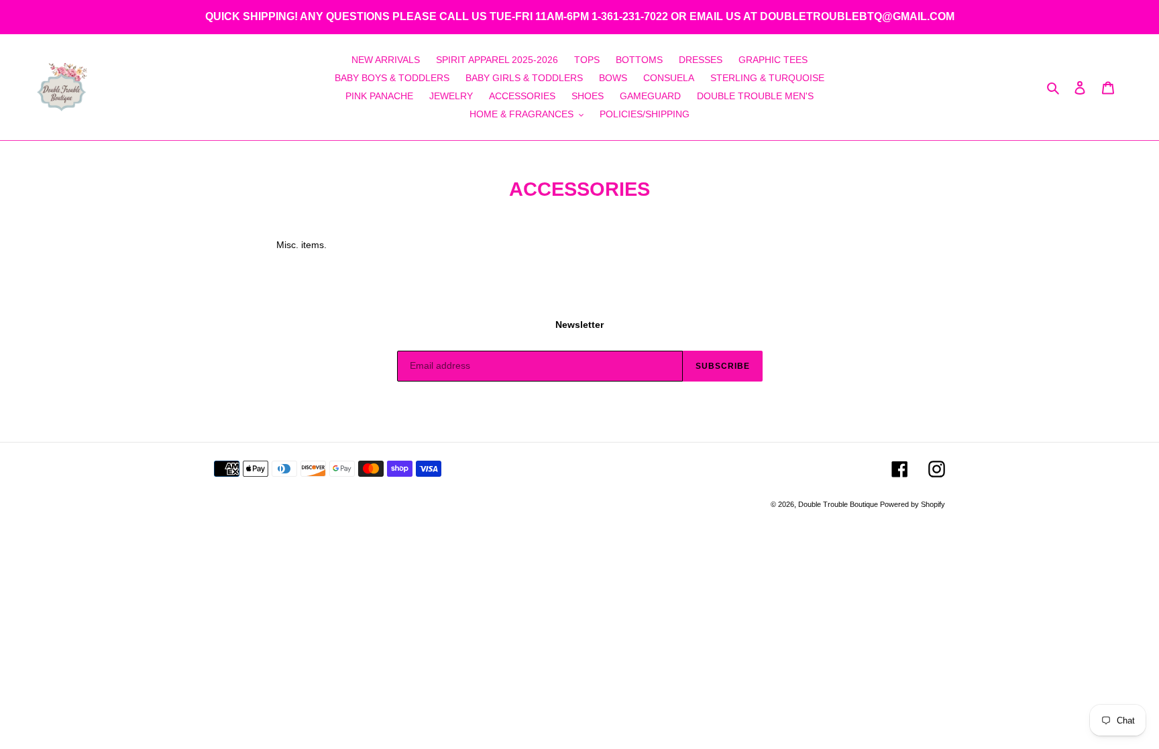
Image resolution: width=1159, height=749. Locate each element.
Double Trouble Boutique (839, 504)
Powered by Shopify (912, 504)
